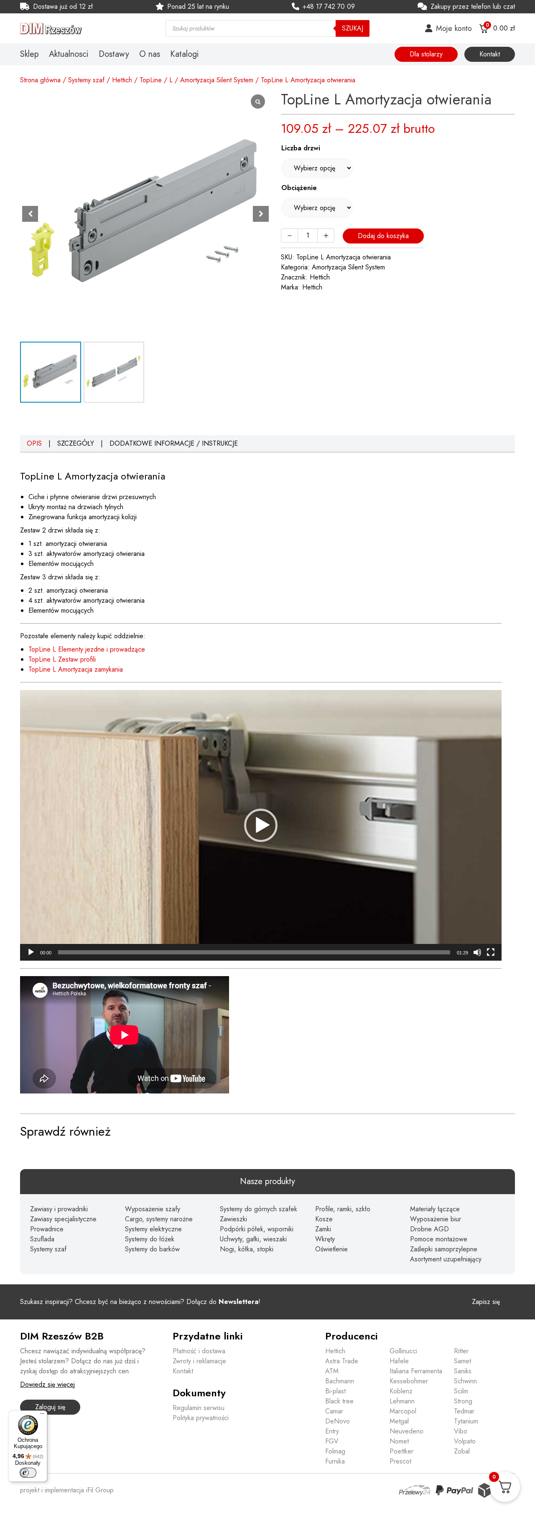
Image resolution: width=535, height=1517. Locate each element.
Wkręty (325, 1239)
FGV (332, 1441)
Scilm (461, 1391)
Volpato (465, 1441)
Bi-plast (335, 1391)
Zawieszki (233, 1219)
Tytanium (466, 1421)
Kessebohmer (409, 1381)
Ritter (461, 1351)
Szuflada (42, 1239)
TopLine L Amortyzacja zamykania (75, 669)
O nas (149, 54)
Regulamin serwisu (198, 1408)
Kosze (324, 1219)
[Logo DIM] (82, 29)
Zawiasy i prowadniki (59, 1209)
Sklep (29, 54)
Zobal (462, 1451)
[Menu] (42, 1415)
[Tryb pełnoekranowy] (491, 952)
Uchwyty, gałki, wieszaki (253, 1239)
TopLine (151, 80)
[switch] (28, 1473)
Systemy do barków (152, 1249)
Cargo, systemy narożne (159, 1219)
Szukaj (352, 28)
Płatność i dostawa (199, 1351)
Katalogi (184, 54)
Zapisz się (486, 1301)
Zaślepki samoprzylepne (443, 1249)
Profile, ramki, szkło (342, 1209)
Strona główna (40, 80)
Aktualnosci (69, 54)
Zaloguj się (50, 1407)
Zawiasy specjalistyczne (63, 1219)
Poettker (401, 1451)
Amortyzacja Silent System (216, 80)
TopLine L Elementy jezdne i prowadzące (86, 649)
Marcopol (403, 1411)
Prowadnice (47, 1229)
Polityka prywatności (201, 1418)
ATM (332, 1371)
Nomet (399, 1441)
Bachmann (339, 1381)
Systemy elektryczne (153, 1229)
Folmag (335, 1451)
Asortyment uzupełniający (446, 1259)
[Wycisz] (477, 952)
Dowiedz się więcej (47, 1384)
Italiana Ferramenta (416, 1371)
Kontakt (489, 54)
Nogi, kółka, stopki (246, 1249)
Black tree (339, 1401)
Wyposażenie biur (435, 1219)
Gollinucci (403, 1351)
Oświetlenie (331, 1249)
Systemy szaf (86, 80)
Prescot (400, 1461)
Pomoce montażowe (438, 1239)
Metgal (399, 1421)
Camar (334, 1411)
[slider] (254, 952)
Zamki (323, 1229)
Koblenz (401, 1391)
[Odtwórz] (31, 952)
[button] (261, 214)
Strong (463, 1401)
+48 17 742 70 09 (329, 6)
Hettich (122, 80)
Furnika (335, 1461)
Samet (462, 1361)
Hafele (399, 1361)
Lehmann (402, 1401)
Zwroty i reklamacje (199, 1361)
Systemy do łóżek (149, 1239)
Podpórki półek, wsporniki (256, 1229)
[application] (261, 825)
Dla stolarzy (426, 54)
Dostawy (114, 54)
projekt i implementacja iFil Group (67, 1490)
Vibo (460, 1431)
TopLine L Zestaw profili (62, 659)
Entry (332, 1431)
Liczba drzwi (300, 148)
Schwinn (465, 1381)
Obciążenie (299, 188)
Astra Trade (341, 1361)
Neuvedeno (406, 1431)
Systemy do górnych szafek (258, 1209)
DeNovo (337, 1421)
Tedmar (464, 1411)
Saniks (462, 1371)
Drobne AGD (429, 1229)
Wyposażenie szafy (152, 1209)
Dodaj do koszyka (383, 236)
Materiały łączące (435, 1209)
